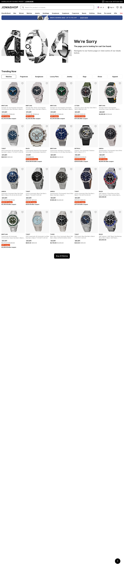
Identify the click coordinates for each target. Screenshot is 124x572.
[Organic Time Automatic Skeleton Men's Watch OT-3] (95, 126)
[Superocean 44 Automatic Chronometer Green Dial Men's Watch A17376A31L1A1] (22, 212)
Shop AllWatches (62, 256)
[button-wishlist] (117, 7)
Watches (29, 13)
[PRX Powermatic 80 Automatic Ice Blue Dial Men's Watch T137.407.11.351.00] (47, 212)
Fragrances (75, 13)
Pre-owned (107, 13)
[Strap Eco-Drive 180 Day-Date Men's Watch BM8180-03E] (95, 83)
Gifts (115, 13)
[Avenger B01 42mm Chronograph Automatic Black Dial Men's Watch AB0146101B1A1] (47, 83)
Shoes (99, 13)
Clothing (91, 13)
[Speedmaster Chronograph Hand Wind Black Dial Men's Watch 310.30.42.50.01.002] (71, 169)
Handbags (46, 13)
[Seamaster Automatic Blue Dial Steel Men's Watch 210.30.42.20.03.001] (22, 169)
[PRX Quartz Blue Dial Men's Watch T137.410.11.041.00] (95, 212)
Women (21, 13)
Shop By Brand (6, 13)
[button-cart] (121, 7)
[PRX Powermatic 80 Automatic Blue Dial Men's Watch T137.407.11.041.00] (22, 126)
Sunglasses (55, 13)
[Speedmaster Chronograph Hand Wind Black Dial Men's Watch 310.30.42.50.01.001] (120, 126)
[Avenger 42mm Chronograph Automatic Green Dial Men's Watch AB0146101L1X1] (120, 83)
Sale (121, 13)
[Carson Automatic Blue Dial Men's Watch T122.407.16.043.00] (95, 169)
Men (14, 13)
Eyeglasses (65, 13)
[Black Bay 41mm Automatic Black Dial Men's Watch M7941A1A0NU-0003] (71, 212)
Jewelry (37, 13)
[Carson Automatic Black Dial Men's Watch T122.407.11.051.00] (47, 169)
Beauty (84, 13)
